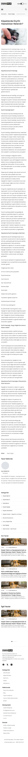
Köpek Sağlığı (11, 14)
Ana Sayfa (3, 14)
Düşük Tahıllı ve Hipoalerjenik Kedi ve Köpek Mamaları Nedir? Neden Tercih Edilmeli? (13, 551)
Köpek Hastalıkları (8, 510)
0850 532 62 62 (20, 742)
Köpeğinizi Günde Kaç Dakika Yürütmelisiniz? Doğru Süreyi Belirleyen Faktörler (11, 594)
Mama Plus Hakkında (8, 690)
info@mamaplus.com (9, 742)
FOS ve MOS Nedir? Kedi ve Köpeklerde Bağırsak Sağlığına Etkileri (14, 572)
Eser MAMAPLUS (5, 471)
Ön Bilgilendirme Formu (9, 710)
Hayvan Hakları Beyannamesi (10, 698)
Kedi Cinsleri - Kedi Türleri (9, 529)
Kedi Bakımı (6, 503)
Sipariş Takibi (6, 733)
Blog (4, 693)
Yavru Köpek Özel (7, 521)
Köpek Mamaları (7, 675)
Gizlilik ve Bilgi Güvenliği (9, 725)
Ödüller (5, 680)
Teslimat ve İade (7, 728)
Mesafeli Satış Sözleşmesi (9, 713)
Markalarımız (6, 683)
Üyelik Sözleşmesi (7, 707)
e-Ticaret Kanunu (7, 715)
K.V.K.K (5, 718)
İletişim (5, 700)
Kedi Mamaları (6, 672)
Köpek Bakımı (6, 499)
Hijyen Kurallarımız (7, 695)
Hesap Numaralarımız (8, 730)
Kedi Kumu (5, 678)
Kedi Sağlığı (6, 525)
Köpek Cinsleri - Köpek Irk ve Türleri (12, 514)
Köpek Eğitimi (6, 496)
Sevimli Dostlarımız (8, 518)
